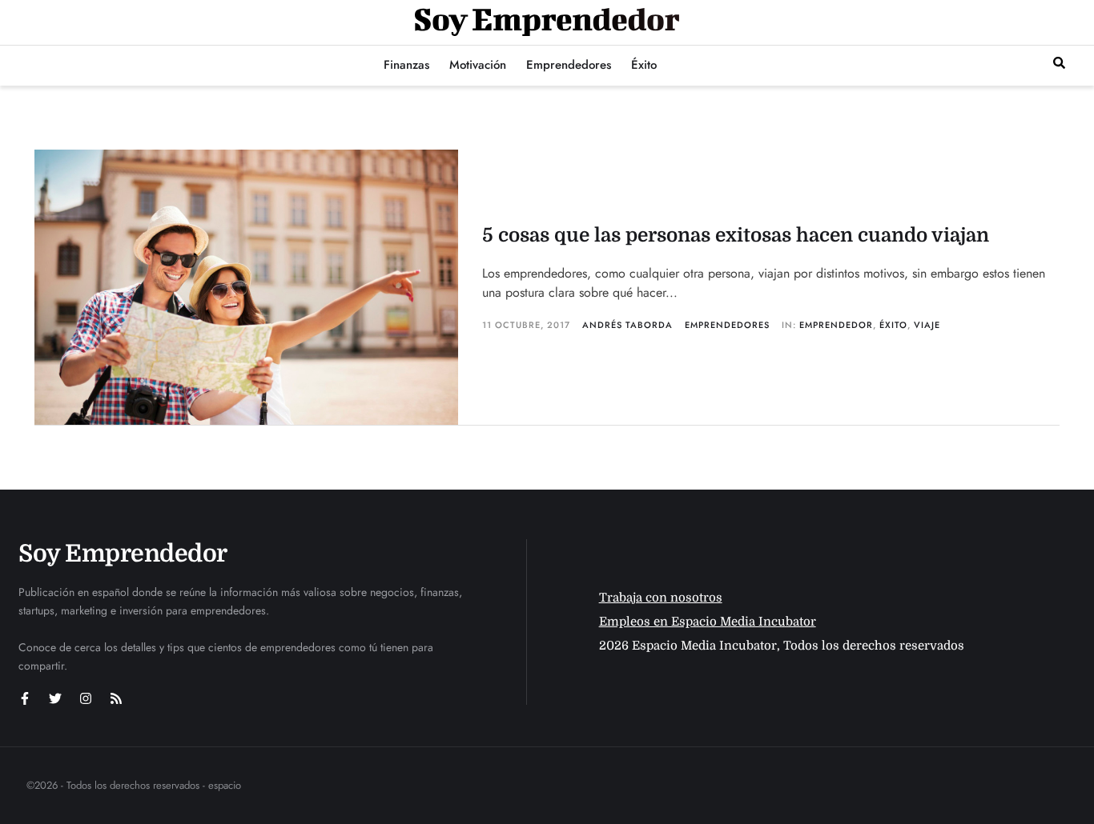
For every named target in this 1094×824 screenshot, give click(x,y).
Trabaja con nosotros (660, 597)
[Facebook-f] (24, 698)
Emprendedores (727, 324)
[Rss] (116, 698)
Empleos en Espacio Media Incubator (707, 621)
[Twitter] (55, 698)
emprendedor (836, 324)
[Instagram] (85, 698)
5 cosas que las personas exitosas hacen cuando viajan (735, 235)
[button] (1059, 63)
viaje (927, 324)
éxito (893, 324)
